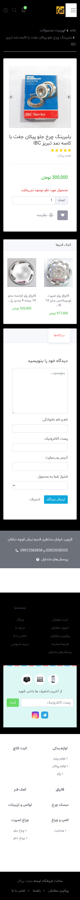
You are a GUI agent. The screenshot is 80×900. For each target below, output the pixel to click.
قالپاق (60, 790)
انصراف (35, 499)
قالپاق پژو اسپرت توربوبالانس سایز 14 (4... (58, 300)
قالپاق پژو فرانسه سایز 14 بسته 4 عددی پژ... (22, 298)
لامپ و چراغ (60, 820)
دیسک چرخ (60, 805)
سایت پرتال (25, 881)
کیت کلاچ (20, 748)
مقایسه (42, 215)
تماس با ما (20, 636)
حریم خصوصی (20, 644)
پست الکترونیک (56, 438)
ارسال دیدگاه (56, 499)
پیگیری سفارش (60, 636)
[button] (69, 151)
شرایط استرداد (60, 644)
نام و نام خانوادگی (55, 419)
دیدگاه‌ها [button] (59, 335)
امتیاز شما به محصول (53, 476)
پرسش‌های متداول (54, 559)
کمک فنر (20, 790)
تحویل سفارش (60, 627)
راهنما (60, 608)
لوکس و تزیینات (20, 805)
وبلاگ (20, 620)
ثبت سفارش (60, 620)
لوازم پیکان (63, 155)
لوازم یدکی (60, 748)
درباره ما (20, 627)
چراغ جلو (20, 830)
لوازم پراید (59, 758)
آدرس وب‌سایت (56, 457)
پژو (59, 773)
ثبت (13, 703)
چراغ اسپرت (20, 820)
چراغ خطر (19, 838)
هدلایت (59, 830)
